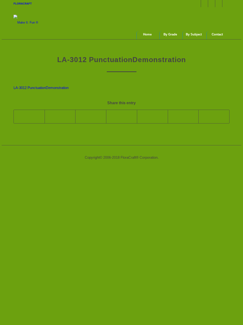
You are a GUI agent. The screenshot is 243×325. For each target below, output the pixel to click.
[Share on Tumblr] (183, 116)
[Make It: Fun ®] (26, 18)
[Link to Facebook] (197, 3)
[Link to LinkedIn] (225, 3)
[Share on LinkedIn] (152, 116)
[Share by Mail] (214, 116)
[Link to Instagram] (211, 3)
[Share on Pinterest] (121, 116)
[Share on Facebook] (29, 116)
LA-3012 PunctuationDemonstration (41, 88)
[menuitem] (23, 3)
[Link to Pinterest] (204, 3)
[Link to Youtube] (218, 3)
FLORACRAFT (23, 3)
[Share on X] (60, 116)
